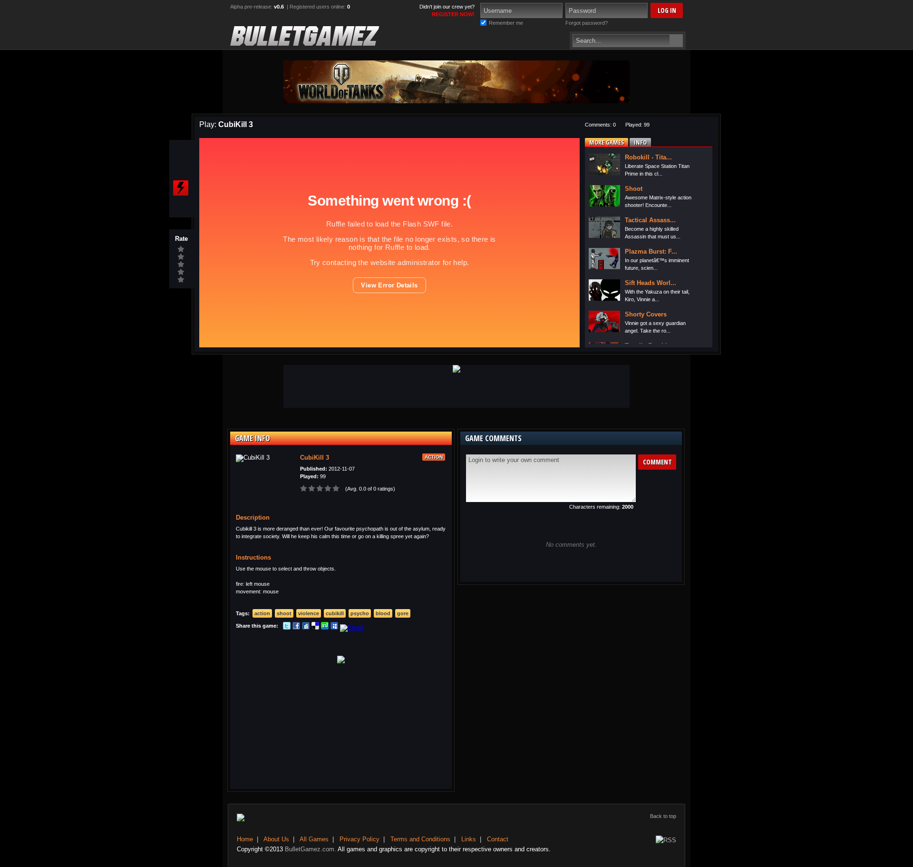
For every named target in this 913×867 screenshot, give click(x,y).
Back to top (663, 816)
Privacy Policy (359, 839)
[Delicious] (315, 627)
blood (383, 613)
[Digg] (306, 627)
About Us (276, 839)
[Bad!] (181, 272)
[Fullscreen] (180, 150)
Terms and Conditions (420, 839)
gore (402, 613)
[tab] (606, 142)
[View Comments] (180, 206)
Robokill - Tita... (648, 157)
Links (468, 839)
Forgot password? (586, 23)
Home (245, 839)
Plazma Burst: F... (651, 251)
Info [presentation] (640, 142)
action (262, 613)
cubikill (335, 613)
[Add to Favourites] (180, 169)
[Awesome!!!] (181, 249)
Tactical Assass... (650, 220)
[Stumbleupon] (325, 627)
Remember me (506, 23)
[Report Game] (180, 188)
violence (308, 613)
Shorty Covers (646, 314)
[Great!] (181, 257)
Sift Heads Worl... (650, 282)
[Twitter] (287, 627)
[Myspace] (334, 627)
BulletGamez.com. (310, 849)
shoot (284, 613)
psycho (359, 613)
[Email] (351, 627)
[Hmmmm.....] (181, 264)
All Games (314, 839)
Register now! (453, 14)
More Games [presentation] (606, 142)
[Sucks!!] (181, 280)
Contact (497, 839)
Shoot (633, 188)
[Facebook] (296, 627)
